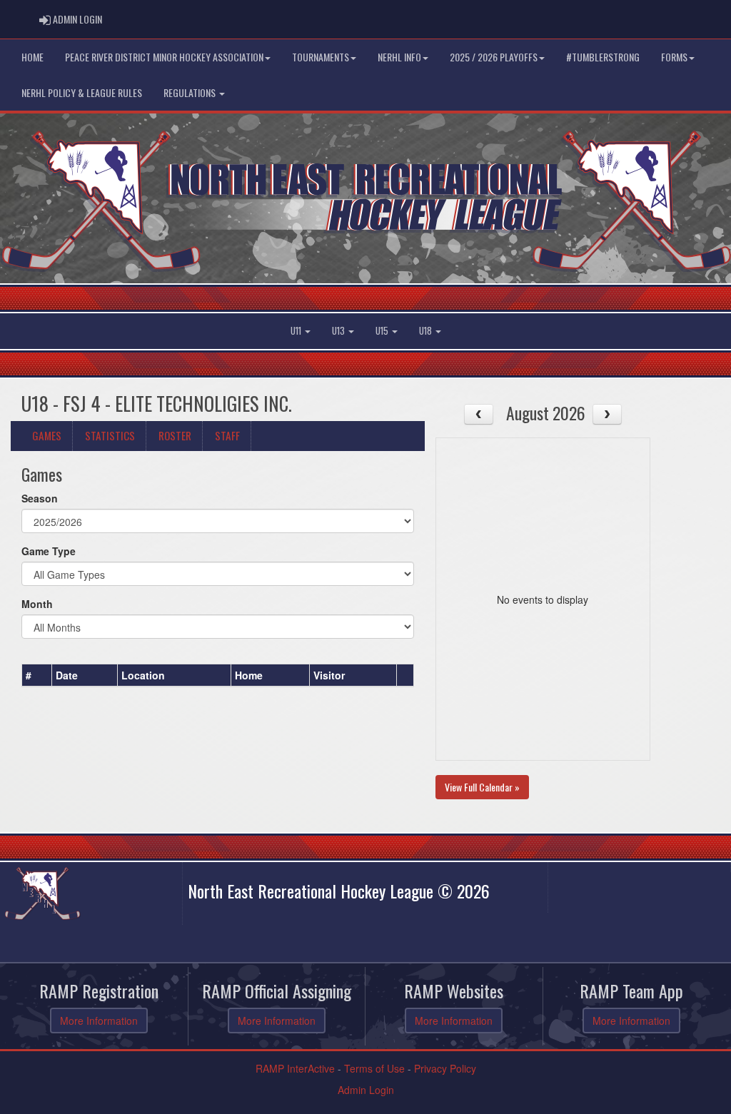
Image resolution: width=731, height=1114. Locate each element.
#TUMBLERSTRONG (603, 56)
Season (39, 498)
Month (37, 604)
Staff (227, 435)
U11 (297, 331)
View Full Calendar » (482, 786)
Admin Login (366, 1090)
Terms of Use (374, 1068)
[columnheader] (37, 675)
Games (46, 435)
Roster (174, 435)
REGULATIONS (190, 92)
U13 (339, 331)
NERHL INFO (399, 56)
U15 (382, 331)
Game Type (48, 551)
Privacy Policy (445, 1068)
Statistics (110, 435)
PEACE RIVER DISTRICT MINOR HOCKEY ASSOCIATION (164, 56)
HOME (32, 56)
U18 (426, 331)
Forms (674, 56)
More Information (99, 1020)
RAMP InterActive (295, 1068)
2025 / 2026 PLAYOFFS (494, 56)
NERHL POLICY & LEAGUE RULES (81, 92)
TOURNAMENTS (320, 56)
